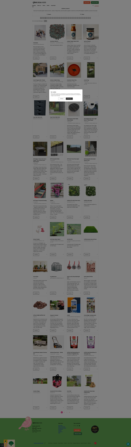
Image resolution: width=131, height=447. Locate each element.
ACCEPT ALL (69, 98)
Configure (61, 98)
